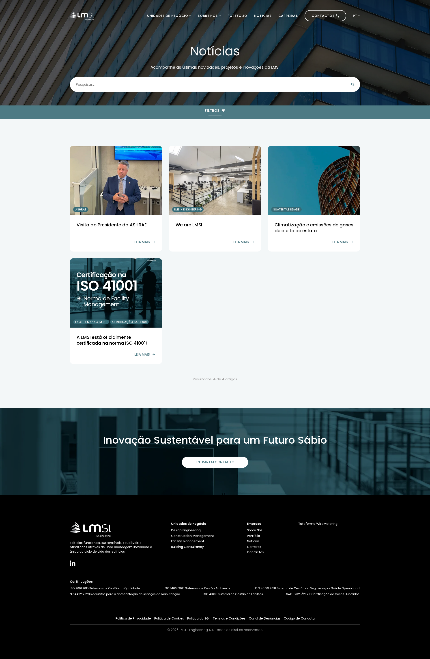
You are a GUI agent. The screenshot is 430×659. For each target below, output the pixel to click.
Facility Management (187, 541)
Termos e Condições (229, 618)
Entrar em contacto (215, 462)
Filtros (212, 110)
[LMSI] (82, 15)
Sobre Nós (208, 15)
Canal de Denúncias (264, 618)
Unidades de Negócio (167, 15)
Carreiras (288, 15)
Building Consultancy (187, 547)
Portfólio (237, 15)
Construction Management (192, 536)
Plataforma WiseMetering (318, 523)
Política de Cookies (169, 618)
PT (355, 15)
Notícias (263, 15)
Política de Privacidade (133, 618)
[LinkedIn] (72, 563)
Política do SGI (198, 618)
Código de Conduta (299, 618)
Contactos (323, 15)
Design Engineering (186, 530)
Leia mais (142, 242)
